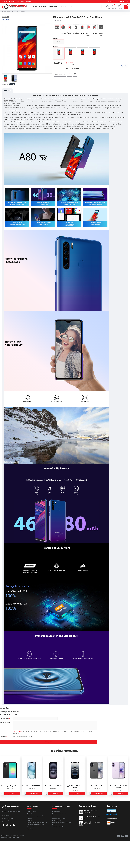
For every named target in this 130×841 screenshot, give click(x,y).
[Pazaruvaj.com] (111, 814)
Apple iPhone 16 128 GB (53, 786)
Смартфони (8, 11)
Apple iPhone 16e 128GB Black (74, 786)
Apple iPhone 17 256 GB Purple (118, 786)
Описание (7, 90)
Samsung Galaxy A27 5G (9, 786)
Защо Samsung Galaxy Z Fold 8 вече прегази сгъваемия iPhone (92, 810)
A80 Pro (12, 84)
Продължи (49, 742)
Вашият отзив (5, 722)
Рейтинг (3, 736)
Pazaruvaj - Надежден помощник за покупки (112, 817)
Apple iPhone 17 (96, 786)
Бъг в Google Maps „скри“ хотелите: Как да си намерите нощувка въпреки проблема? (92, 816)
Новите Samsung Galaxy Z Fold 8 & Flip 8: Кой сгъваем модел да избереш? (92, 822)
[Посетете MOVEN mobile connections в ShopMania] (111, 810)
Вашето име (4, 718)
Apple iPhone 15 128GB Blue (31, 786)
